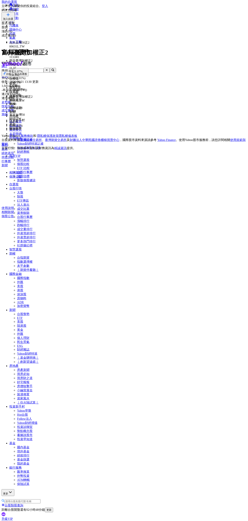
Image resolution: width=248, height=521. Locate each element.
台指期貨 (23, 257)
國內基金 (23, 447)
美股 (20, 286)
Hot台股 (22, 414)
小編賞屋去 (25, 390)
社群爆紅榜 (25, 245)
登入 (45, 6)
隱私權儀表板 (68, 135)
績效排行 (23, 455)
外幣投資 (23, 475)
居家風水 (23, 398)
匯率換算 (23, 471)
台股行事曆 (25, 172)
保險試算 (23, 484)
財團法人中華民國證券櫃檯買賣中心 (94, 140)
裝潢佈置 (23, 394)
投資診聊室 (25, 427)
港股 (20, 290)
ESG (20, 345)
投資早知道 (25, 439)
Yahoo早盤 (24, 410)
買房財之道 (25, 378)
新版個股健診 (26, 180)
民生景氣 (23, 342)
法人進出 (23, 204)
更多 (5, 493)
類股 (20, 196)
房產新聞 (23, 370)
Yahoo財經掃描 (27, 422)
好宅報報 (23, 382)
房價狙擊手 (25, 386)
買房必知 (23, 374)
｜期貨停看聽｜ (28, 269)
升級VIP (7, 518)
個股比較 (23, 164)
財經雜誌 (23, 349)
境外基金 (23, 451)
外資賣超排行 (26, 237)
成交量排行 (25, 229)
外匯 (20, 282)
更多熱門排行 (26, 241)
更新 (49, 509)
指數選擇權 (25, 261)
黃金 (20, 329)
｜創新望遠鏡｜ (28, 361)
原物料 (21, 298)
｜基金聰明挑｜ (28, 357)
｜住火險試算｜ (28, 402)
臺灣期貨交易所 (56, 140)
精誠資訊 (60, 148)
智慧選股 (23, 160)
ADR (20, 302)
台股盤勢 (23, 314)
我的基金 (23, 463)
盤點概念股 (25, 431)
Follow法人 (24, 418)
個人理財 (23, 338)
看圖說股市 (25, 435)
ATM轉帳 (23, 479)
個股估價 (23, 176)
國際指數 (23, 278)
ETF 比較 (23, 168)
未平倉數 (23, 265)
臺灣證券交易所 (31, 140)
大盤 (20, 192)
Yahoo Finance (166, 140)
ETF (20, 318)
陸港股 (21, 325)
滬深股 (21, 294)
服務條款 (27, 135)
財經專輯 (23, 151)
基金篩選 (23, 459)
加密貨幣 (23, 306)
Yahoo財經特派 (27, 353)
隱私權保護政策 (48, 135)
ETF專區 (23, 200)
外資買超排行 (26, 233)
